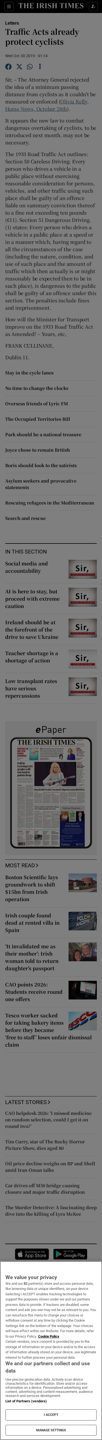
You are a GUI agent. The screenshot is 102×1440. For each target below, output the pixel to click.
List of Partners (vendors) (26, 1401)
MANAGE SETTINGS (51, 1430)
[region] (51, 1350)
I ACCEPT (51, 1415)
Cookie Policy (48, 1336)
